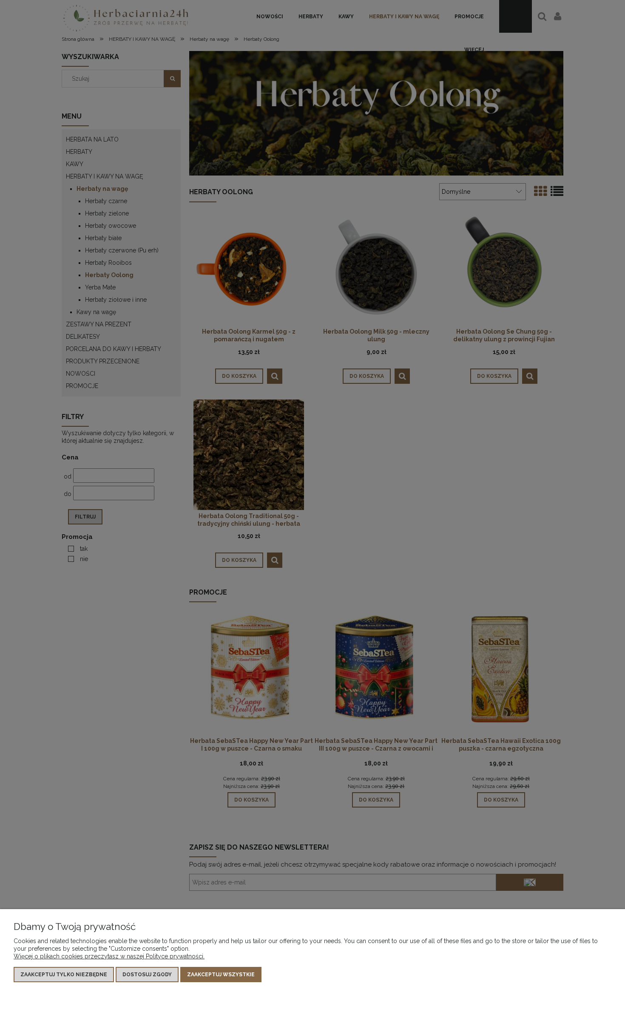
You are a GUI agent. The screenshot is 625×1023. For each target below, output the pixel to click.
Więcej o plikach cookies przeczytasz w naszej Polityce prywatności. (109, 956)
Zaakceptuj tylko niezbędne (63, 975)
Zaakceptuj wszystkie (221, 975)
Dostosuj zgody (147, 975)
